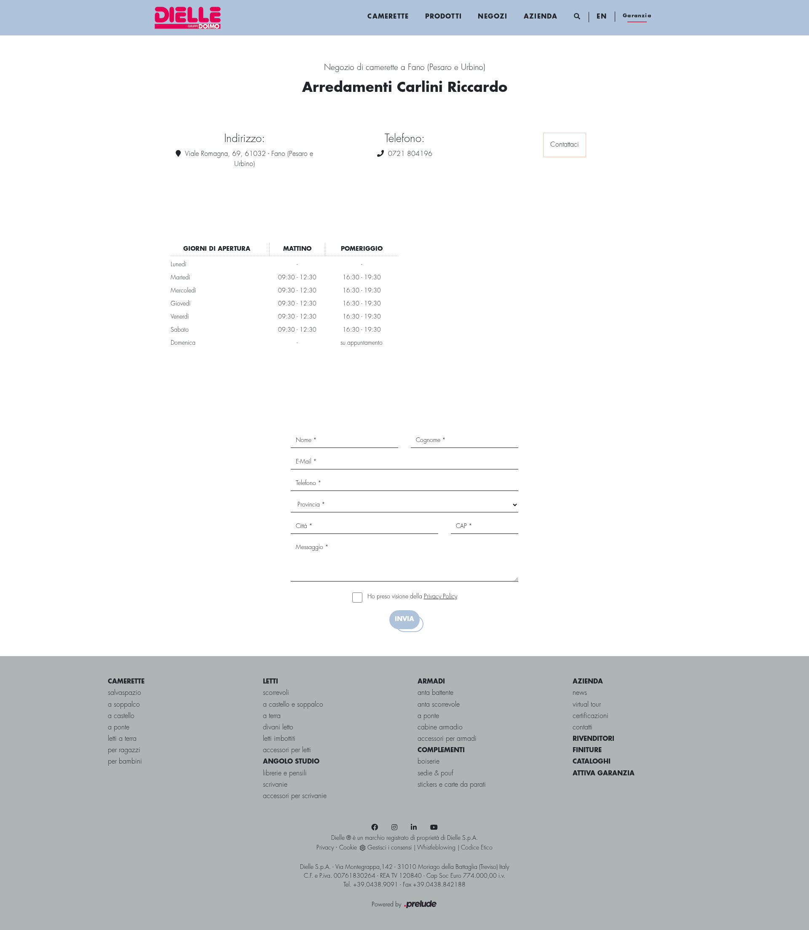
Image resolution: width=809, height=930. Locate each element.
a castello (121, 716)
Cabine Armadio (440, 727)
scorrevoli (276, 693)
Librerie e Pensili (285, 773)
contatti (582, 727)
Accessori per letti (287, 750)
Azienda (540, 16)
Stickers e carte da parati (452, 784)
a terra (272, 716)
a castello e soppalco (293, 704)
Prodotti (443, 16)
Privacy (325, 847)
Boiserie (428, 761)
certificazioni (590, 716)
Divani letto (278, 727)
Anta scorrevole (439, 704)
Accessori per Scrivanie (295, 796)
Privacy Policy (440, 596)
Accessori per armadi (447, 738)
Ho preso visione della (412, 596)
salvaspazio (124, 693)
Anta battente (435, 693)
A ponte (428, 716)
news (580, 693)
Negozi (492, 16)
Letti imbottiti (279, 738)
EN (601, 16)
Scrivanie (275, 784)
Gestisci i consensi (389, 847)
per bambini (125, 761)
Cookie (348, 847)
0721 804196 (410, 154)
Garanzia (637, 16)
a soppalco (124, 704)
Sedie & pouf (435, 773)
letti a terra (122, 738)
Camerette (388, 16)
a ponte (118, 727)
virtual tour (587, 704)
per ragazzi (124, 750)
